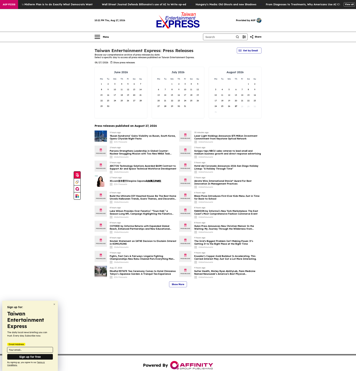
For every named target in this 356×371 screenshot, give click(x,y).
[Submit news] (77, 175)
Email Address (16, 344)
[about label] (111, 142)
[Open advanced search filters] (244, 37)
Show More (178, 284)
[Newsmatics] (77, 195)
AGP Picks (9, 4)
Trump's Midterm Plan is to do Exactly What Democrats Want (52, 4)
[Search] (237, 37)
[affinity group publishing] (77, 189)
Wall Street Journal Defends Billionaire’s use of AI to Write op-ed (144, 4)
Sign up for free (30, 356)
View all (349, 4)
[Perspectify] (77, 182)
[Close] (54, 304)
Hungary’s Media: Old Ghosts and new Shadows (226, 4)
